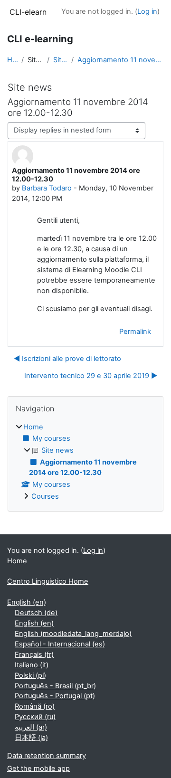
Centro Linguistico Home (47, 581)
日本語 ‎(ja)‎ (31, 737)
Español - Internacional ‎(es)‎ (60, 644)
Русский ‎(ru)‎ (35, 716)
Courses (45, 496)
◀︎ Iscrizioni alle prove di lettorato (67, 358)
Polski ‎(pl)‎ (30, 675)
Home (12, 60)
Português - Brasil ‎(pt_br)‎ (55, 686)
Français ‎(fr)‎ (34, 654)
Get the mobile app (38, 768)
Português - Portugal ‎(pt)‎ (55, 696)
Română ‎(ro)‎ (35, 706)
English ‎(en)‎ (26, 602)
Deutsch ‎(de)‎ (36, 612)
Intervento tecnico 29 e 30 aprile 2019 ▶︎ (90, 375)
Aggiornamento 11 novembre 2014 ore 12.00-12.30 (120, 60)
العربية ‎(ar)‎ (31, 727)
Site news (60, 60)
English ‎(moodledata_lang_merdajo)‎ (73, 633)
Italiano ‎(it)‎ (31, 665)
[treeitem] (85, 462)
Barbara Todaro (47, 188)
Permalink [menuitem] (135, 331)
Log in (147, 11)
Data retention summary (46, 755)
